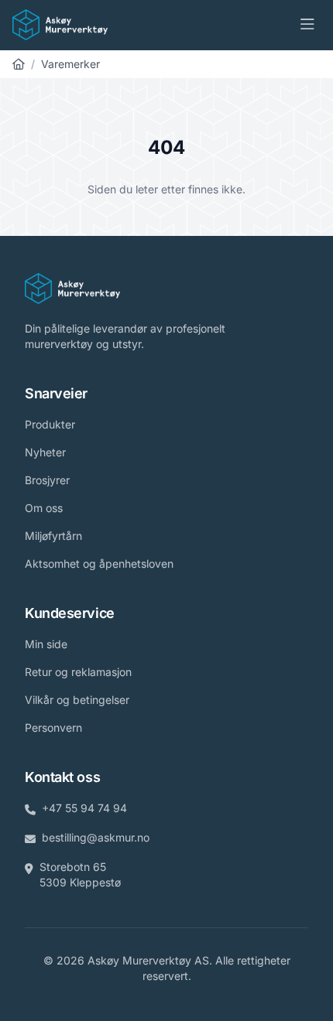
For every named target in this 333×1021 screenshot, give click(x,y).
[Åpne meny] (307, 25)
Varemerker (70, 63)
